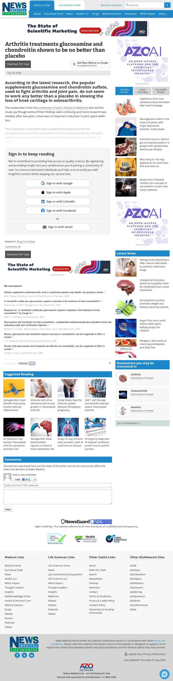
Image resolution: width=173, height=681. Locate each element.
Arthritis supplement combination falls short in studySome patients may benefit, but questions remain (53, 292)
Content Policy (97, 605)
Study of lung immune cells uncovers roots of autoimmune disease (70, 442)
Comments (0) (13, 246)
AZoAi (133, 609)
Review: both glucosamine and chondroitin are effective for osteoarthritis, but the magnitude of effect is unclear (54, 347)
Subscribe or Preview (142, 377)
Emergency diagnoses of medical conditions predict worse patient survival (97, 444)
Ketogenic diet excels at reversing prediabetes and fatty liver (153, 344)
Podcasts (10, 622)
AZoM (133, 565)
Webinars (53, 596)
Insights (9, 591)
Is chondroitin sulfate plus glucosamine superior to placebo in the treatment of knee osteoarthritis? (52, 301)
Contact (93, 591)
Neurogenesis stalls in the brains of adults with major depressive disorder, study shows (154, 124)
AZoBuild (135, 600)
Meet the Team (97, 570)
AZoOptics (135, 578)
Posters (9, 618)
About (92, 565)
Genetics (136, 407)
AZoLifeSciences (139, 605)
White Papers (12, 583)
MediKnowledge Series (18, 596)
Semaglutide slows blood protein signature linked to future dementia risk (42, 444)
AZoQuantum (137, 596)
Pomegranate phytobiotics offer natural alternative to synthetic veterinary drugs (154, 264)
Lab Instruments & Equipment (65, 574)
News (8, 574)
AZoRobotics (137, 583)
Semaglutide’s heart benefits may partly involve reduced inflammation (14, 405)
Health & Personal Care (18, 600)
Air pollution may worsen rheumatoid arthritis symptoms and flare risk (14, 444)
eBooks (9, 613)
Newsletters (96, 578)
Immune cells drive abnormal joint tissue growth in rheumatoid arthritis (43, 405)
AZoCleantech (137, 574)
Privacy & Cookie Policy (102, 600)
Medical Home (42, 5)
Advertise (94, 587)
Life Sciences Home (69, 5)
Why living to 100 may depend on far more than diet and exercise (154, 163)
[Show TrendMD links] (110, 363)
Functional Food (14, 570)
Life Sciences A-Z (57, 578)
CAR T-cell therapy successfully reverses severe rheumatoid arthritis (97, 405)
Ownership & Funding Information (101, 611)
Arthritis (136, 374)
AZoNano (135, 570)
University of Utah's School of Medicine (63, 108)
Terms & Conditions (100, 596)
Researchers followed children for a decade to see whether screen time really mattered (154, 184)
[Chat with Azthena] (164, 674)
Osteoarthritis (139, 390)
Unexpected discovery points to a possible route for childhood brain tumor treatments (154, 285)
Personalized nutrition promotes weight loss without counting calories (154, 304)
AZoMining (136, 591)
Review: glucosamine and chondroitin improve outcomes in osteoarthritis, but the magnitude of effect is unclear (54, 335)
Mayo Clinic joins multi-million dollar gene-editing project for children (153, 325)
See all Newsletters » (129, 423)
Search (93, 574)
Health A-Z (11, 578)
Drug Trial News (26, 241)
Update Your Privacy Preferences (146, 654)
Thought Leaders (14, 587)
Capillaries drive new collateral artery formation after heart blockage (154, 102)
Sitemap (93, 583)
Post (7, 509)
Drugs (8, 609)
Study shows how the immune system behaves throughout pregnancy (70, 405)
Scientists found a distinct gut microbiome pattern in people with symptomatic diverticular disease (155, 144)
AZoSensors (136, 587)
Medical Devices (14, 605)
